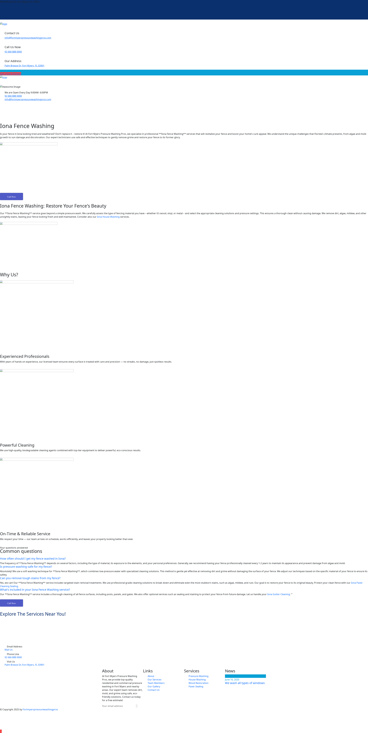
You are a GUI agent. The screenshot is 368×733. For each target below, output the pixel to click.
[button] (184, 558)
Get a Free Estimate (10, 73)
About (151, 676)
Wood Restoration (198, 683)
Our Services (154, 679)
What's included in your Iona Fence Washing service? (35, 590)
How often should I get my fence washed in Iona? (33, 558)
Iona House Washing (108, 216)
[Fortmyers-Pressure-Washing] (3, 23)
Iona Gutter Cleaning (278, 594)
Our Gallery (154, 686)
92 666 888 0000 (13, 51)
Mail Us (9, 649)
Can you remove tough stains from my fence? (30, 578)
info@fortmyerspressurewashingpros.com (28, 37)
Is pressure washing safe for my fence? (26, 567)
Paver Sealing (196, 686)
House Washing (197, 679)
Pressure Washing (198, 676)
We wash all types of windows (245, 683)
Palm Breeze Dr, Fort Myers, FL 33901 (24, 65)
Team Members (156, 683)
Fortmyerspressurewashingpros (40, 709)
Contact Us (154, 689)
